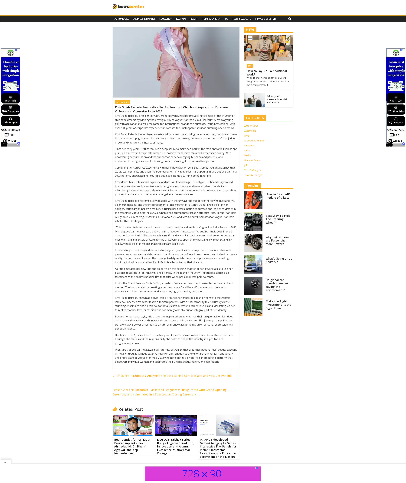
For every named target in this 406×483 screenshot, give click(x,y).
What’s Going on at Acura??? (279, 260)
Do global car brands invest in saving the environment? (277, 285)
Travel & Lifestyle (266, 18)
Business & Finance (144, 18)
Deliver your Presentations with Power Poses (277, 99)
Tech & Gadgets (241, 18)
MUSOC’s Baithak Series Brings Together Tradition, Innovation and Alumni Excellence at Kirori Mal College (175, 446)
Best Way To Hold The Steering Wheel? (278, 219)
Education (165, 18)
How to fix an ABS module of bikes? (278, 196)
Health (194, 18)
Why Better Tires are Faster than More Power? (277, 240)
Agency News (122, 102)
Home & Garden (211, 18)
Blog (246, 135)
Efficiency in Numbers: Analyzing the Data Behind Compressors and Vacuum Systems (172, 376)
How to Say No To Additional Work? (267, 72)
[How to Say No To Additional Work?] (268, 36)
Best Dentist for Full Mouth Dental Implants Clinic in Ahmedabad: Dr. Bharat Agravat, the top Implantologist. (133, 446)
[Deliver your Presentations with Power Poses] (254, 94)
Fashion (181, 18)
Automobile (122, 18)
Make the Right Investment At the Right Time (278, 304)
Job (226, 18)
